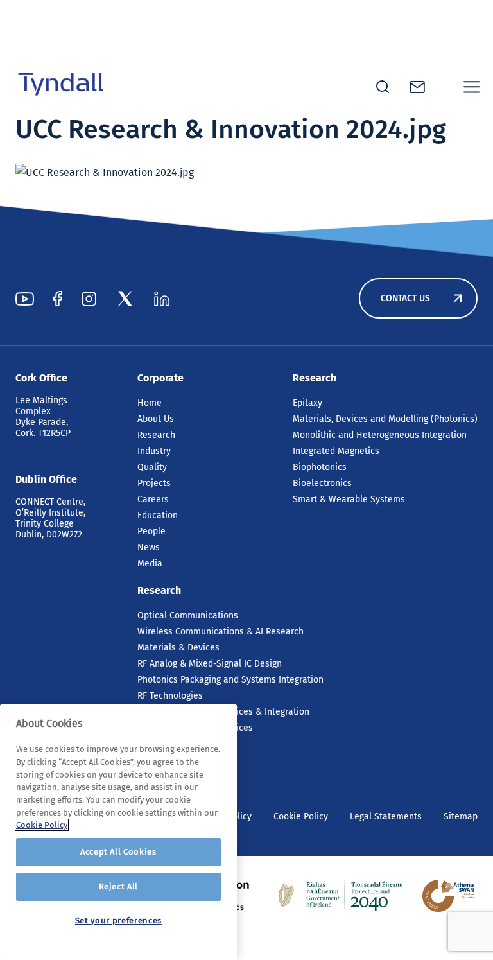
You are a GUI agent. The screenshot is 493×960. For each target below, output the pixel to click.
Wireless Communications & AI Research (220, 631)
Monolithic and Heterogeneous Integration (380, 435)
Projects (154, 483)
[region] (118, 832)
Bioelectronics (322, 483)
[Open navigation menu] (471, 87)
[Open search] (382, 86)
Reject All (119, 886)
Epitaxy (307, 402)
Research (156, 435)
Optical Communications (187, 615)
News (148, 547)
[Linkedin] (161, 298)
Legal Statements (386, 816)
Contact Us (405, 298)
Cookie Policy (300, 816)
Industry (154, 451)
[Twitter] (125, 298)
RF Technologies (170, 695)
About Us (155, 419)
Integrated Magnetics (336, 451)
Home (149, 402)
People (151, 531)
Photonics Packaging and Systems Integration (230, 679)
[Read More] (341, 896)
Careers (153, 499)
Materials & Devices (178, 647)
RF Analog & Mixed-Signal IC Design (209, 663)
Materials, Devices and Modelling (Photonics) (385, 419)
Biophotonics (320, 467)
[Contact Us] (417, 87)
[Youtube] (24, 298)
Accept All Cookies (118, 852)
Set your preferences (118, 920)
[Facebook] (57, 298)
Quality (152, 467)
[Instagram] (89, 298)
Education (157, 515)
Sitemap (461, 816)
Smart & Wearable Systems (349, 499)
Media (149, 563)
